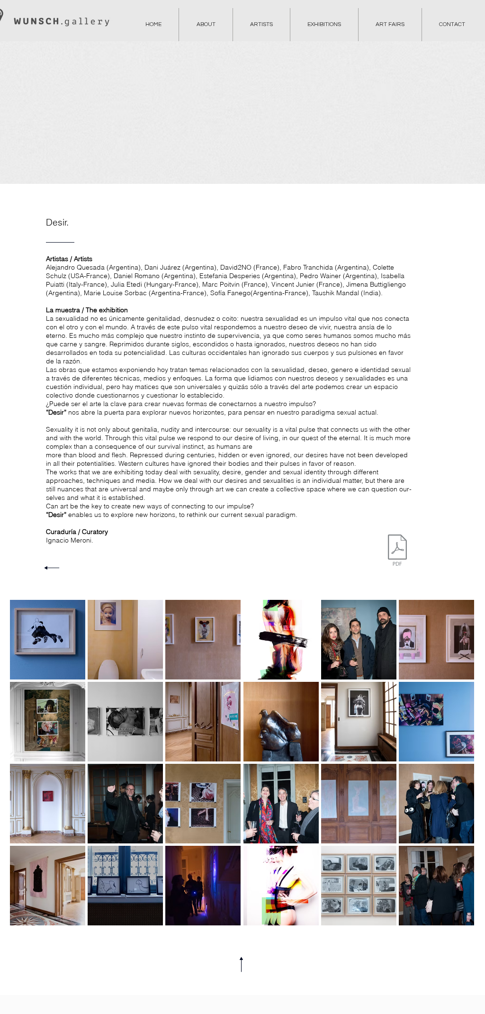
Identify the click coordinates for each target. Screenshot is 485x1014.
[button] (47, 639)
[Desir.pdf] (397, 551)
